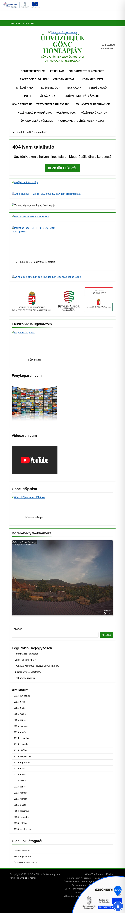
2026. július (19, 702)
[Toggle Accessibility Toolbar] (118, 906)
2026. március (20, 726)
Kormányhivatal (93, 79)
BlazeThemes (29, 877)
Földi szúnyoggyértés (25, 678)
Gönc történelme (33, 71)
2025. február (20, 799)
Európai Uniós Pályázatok (81, 96)
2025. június (19, 774)
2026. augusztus (22, 696)
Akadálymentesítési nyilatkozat (81, 121)
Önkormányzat (63, 79)
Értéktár (57, 71)
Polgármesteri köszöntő (86, 71)
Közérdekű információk (35, 112)
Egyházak (74, 87)
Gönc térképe (22, 104)
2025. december (21, 738)
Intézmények (25, 87)
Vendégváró (98, 87)
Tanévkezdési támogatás (26, 654)
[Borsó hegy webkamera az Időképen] (62, 578)
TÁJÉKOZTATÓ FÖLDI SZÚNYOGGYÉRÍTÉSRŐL (37, 666)
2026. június (19, 708)
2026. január (20, 732)
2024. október (20, 823)
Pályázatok (47, 96)
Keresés (17, 629)
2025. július (19, 768)
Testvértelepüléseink (52, 104)
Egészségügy (50, 87)
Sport (27, 96)
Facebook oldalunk (34, 79)
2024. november (21, 817)
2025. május (20, 780)
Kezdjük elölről (62, 168)
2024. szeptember (22, 829)
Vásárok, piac (66, 112)
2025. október (20, 750)
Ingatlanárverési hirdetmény (28, 672)
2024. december (21, 811)
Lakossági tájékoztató (25, 660)
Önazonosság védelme (37, 121)
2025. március (20, 793)
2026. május (20, 714)
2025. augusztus (22, 762)
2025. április (19, 786)
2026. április (19, 720)
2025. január (20, 805)
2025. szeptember (22, 756)
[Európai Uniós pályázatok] (97, 893)
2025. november (21, 744)
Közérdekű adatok (93, 112)
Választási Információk (93, 104)
